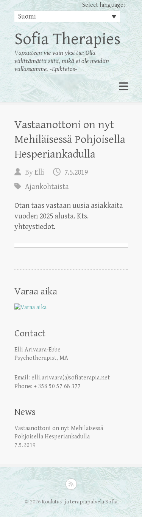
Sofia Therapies (67, 39)
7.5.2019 (76, 172)
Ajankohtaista (47, 187)
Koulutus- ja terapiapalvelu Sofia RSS (71, 484)
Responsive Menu (123, 87)
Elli (39, 172)
